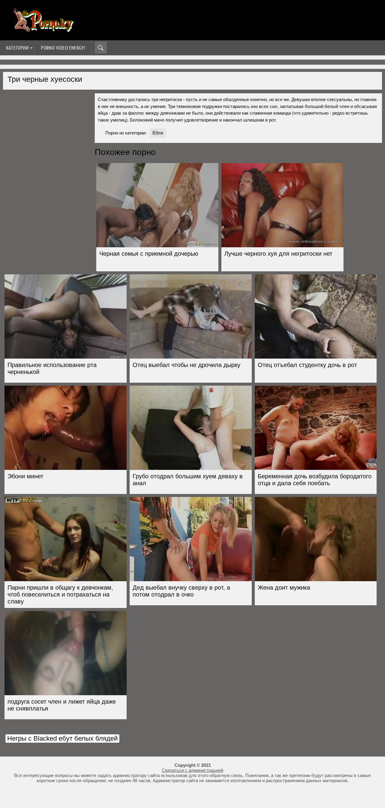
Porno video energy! (63, 48)
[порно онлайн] (42, 29)
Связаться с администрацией (192, 770)
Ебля (157, 132)
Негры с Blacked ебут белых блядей (62, 738)
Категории (17, 48)
